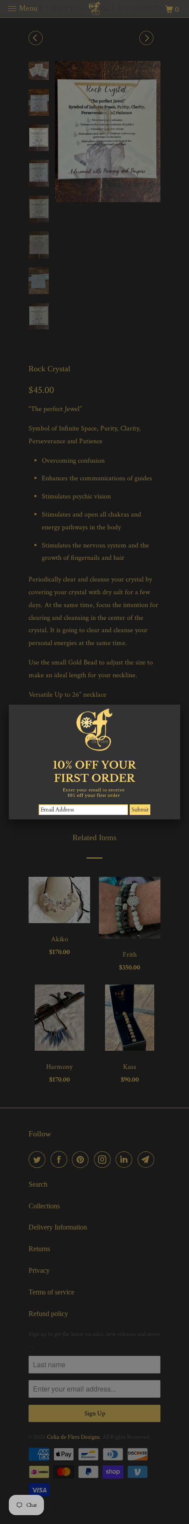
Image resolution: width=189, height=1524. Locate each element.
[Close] (180, 705)
